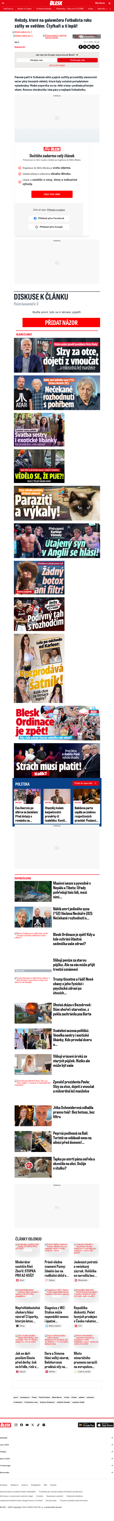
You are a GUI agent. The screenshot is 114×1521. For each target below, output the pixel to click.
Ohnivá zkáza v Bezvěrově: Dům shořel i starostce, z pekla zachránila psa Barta (72, 1009)
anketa (82, 1397)
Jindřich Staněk (63, 1402)
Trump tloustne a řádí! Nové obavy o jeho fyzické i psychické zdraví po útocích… (73, 985)
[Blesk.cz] (56, 3)
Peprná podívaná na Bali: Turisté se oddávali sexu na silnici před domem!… (72, 1137)
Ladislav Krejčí (78, 1402)
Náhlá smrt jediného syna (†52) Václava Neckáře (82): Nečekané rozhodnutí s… (73, 913)
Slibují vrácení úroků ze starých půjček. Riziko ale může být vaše (71, 1060)
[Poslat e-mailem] (97, 47)
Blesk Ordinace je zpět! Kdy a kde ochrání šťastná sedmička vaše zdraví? (74, 938)
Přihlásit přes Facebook (51, 218)
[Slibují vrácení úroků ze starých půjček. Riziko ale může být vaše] (33, 1064)
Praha (34, 1397)
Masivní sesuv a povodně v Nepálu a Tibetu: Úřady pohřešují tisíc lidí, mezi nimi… (72, 889)
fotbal (66, 1397)
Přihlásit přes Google (51, 227)
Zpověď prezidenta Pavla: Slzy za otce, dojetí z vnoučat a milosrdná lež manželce (73, 1086)
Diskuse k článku (41, 296)
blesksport (25, 1397)
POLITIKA (22, 784)
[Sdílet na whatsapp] (93, 47)
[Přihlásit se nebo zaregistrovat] (109, 3)
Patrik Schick (44, 1397)
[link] (16, 1425)
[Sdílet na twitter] (85, 47)
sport (15, 1397)
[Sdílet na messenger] (89, 47)
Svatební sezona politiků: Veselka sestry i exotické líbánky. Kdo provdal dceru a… (72, 1037)
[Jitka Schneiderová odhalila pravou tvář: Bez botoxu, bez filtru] (33, 1115)
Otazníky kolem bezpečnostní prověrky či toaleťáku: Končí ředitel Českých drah (55, 814)
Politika (18, 802)
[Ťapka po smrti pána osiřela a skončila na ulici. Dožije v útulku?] (33, 1167)
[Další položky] (110, 9)
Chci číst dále (52, 194)
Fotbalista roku (31, 1402)
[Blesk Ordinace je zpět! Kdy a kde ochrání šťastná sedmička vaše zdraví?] (33, 942)
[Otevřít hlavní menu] (3, 3)
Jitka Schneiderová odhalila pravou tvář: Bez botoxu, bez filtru (74, 1112)
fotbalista (17, 1402)
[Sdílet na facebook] (81, 47)
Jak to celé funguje (57, 65)
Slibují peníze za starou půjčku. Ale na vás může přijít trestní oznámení (74, 964)
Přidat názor (61, 322)
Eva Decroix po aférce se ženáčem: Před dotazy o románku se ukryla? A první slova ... (26, 814)
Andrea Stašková (47, 1402)
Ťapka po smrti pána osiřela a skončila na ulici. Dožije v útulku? (74, 1163)
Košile (74, 1397)
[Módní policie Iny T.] (23, 35)
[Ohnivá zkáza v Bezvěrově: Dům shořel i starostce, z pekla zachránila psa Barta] (33, 1013)
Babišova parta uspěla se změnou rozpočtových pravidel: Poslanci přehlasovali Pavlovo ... (85, 814)
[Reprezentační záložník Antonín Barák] (57, 36)
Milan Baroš (57, 1397)
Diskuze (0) (20, 47)
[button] (86, 1425)
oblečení (90, 1397)
